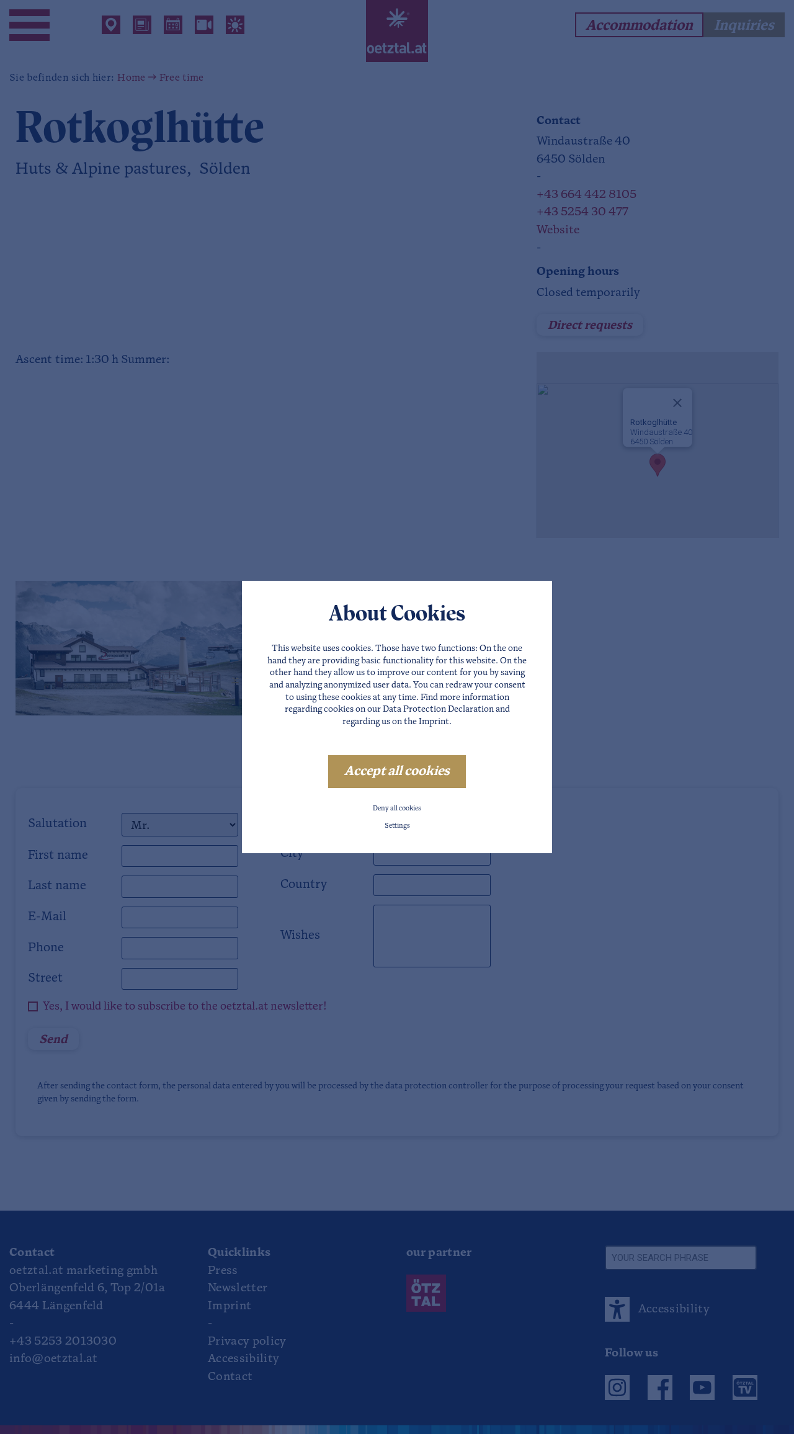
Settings (397, 826)
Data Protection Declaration (438, 709)
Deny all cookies (397, 808)
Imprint (434, 722)
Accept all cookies (397, 771)
